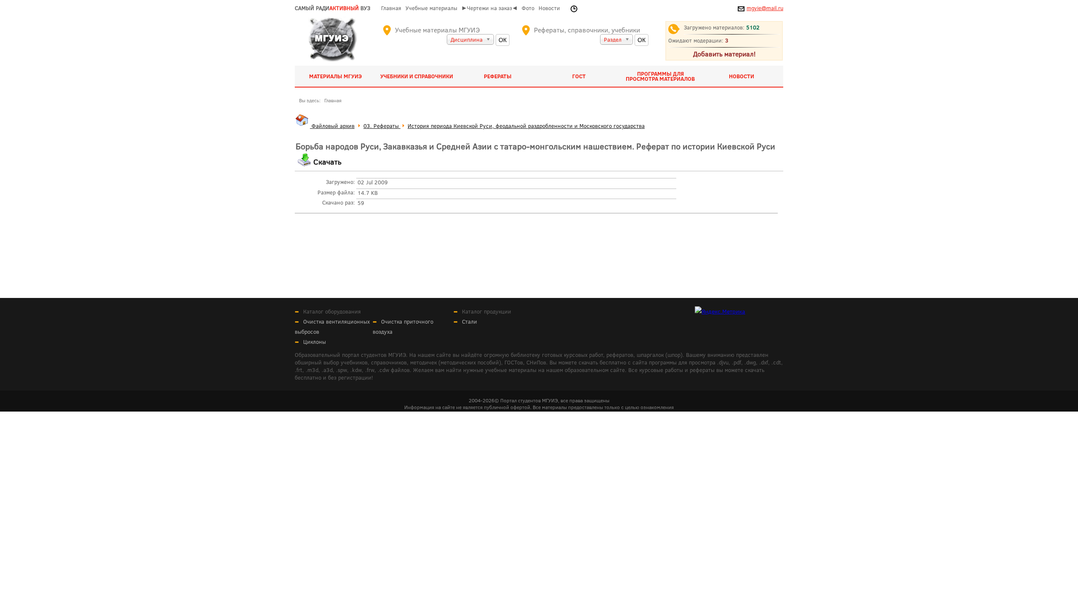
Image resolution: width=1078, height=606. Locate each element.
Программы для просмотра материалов (660, 76)
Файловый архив (332, 126)
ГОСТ (579, 76)
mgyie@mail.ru (765, 8)
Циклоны (314, 342)
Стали (469, 321)
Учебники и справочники (416, 76)
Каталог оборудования (332, 311)
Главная (391, 8)
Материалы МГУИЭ (335, 76)
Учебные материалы (431, 8)
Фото (528, 8)
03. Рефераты (381, 126)
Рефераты (498, 76)
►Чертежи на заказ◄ (490, 8)
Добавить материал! (724, 53)
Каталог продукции (486, 311)
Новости (549, 8)
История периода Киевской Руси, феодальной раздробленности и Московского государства (526, 126)
